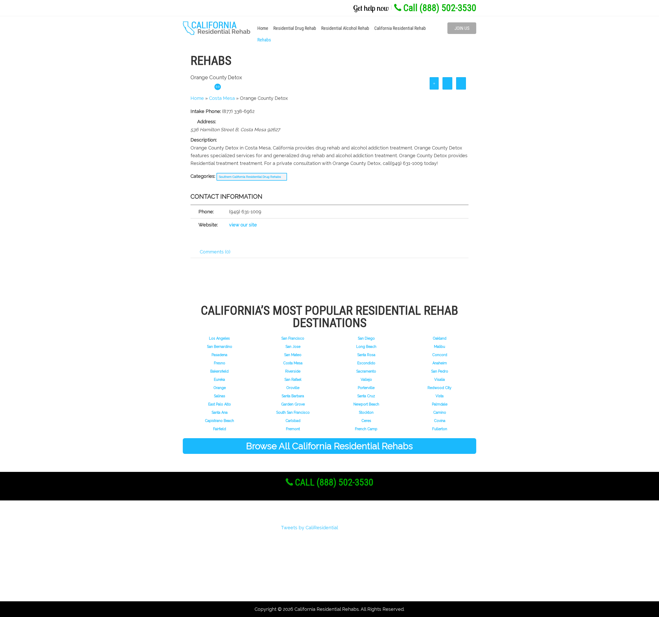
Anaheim (439, 363)
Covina (439, 421)
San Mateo (292, 355)
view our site (243, 224)
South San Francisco (293, 412)
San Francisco (292, 338)
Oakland (439, 338)
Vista (440, 396)
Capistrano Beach (219, 421)
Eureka (219, 379)
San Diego (366, 338)
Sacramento (366, 371)
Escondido (366, 363)
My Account (203, 557)
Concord (439, 355)
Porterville (366, 388)
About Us (200, 529)
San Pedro (439, 371)
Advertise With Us (210, 566)
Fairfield (219, 429)
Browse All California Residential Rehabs (329, 446)
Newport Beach (366, 404)
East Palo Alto (219, 404)
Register (199, 538)
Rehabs (264, 39)
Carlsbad (292, 421)
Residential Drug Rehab (294, 28)
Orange (219, 388)
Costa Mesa (292, 363)
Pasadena (219, 355)
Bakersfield (219, 371)
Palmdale (439, 404)
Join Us (462, 28)
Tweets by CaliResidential (309, 527)
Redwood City (440, 388)
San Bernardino (219, 347)
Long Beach (366, 347)
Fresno (219, 363)
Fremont (293, 429)
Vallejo (366, 379)
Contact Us (202, 585)
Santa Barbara (293, 396)
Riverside (292, 371)
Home (262, 28)
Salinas (219, 396)
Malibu (439, 347)
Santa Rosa (366, 355)
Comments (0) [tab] (215, 251)
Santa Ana (220, 412)
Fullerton (439, 429)
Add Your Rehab (207, 575)
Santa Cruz (366, 396)
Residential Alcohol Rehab (345, 28)
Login (196, 548)
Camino (439, 412)
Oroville (292, 388)
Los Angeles (219, 338)
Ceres (366, 421)
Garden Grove (293, 404)
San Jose (292, 347)
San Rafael (292, 379)
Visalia (439, 379)
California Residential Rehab (400, 28)
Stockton (366, 412)
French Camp (366, 429)
